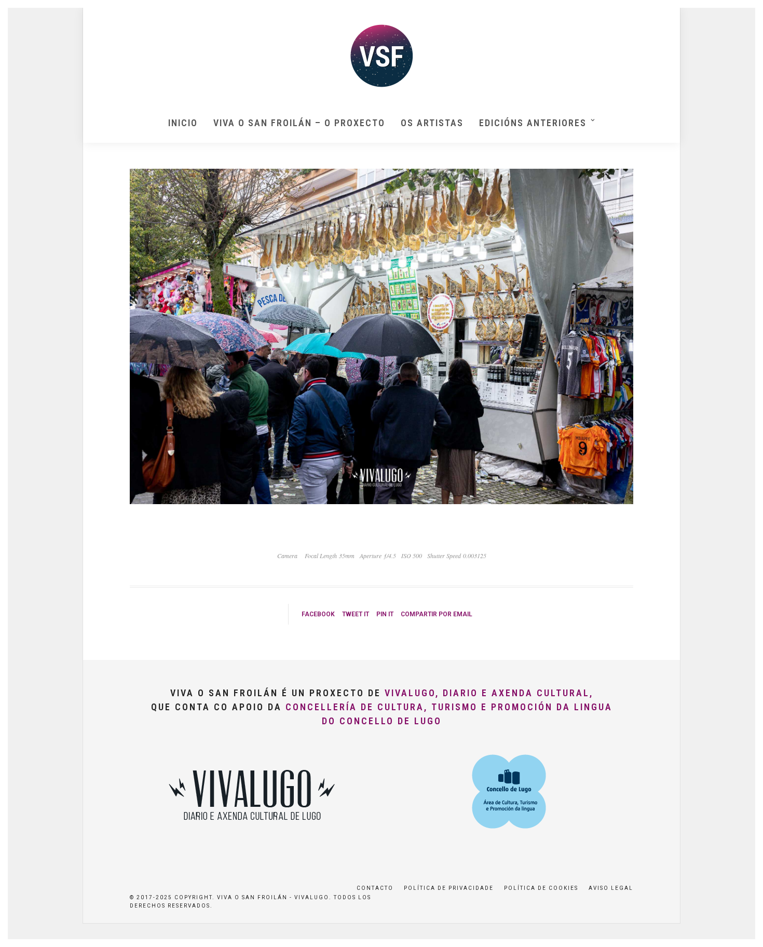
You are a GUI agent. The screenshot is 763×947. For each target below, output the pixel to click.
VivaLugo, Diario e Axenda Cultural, (489, 692)
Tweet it (355, 614)
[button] (741, 14)
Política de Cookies (541, 888)
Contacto (375, 888)
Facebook (318, 614)
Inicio (183, 122)
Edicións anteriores (533, 122)
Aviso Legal (611, 888)
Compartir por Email (436, 614)
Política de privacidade (449, 888)
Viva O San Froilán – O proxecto (299, 122)
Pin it (384, 614)
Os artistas (432, 122)
